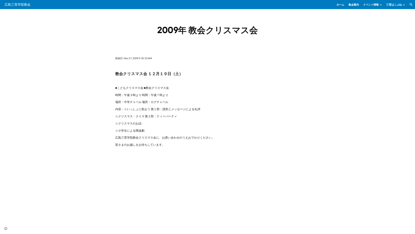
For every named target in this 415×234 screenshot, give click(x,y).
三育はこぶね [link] (394, 4)
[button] (411, 4)
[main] (207, 30)
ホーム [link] (340, 4)
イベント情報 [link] (371, 4)
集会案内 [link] (354, 4)
